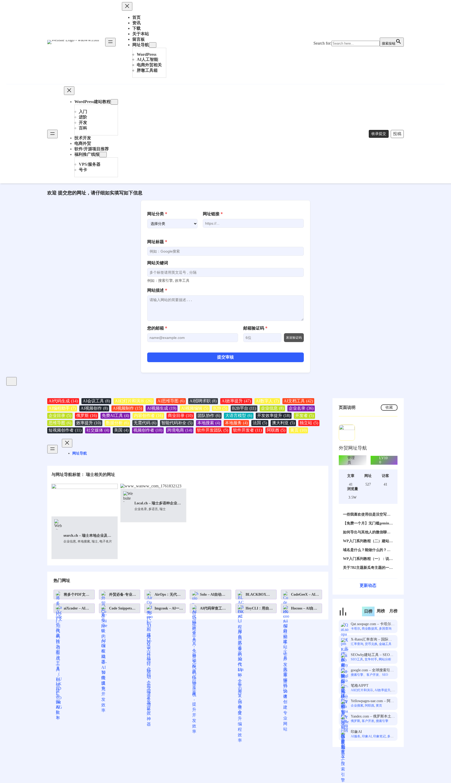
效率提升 (88, 423)
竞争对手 (371, 659)
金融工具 (385, 644)
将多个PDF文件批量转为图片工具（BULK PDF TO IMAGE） (76, 595)
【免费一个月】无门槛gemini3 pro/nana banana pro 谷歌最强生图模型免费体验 (367, 523)
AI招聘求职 (203, 401)
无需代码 (145, 423)
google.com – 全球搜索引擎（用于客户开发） (372, 670)
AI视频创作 (94, 408)
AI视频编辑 (194, 408)
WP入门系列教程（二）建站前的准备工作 (368, 541)
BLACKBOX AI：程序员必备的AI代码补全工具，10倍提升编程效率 (258, 595)
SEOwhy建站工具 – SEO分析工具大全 (372, 655)
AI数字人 (267, 401)
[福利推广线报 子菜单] (103, 154)
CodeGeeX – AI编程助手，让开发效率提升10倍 (305, 595)
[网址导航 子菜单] (152, 45)
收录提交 (378, 134)
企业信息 (272, 408)
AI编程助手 (62, 408)
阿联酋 (276, 430)
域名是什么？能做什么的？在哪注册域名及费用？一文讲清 (366, 550)
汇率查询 (357, 644)
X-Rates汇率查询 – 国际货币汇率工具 (371, 639)
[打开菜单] (110, 42)
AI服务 (355, 736)
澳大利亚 (283, 423)
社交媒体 (97, 430)
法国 (260, 423)
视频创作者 (147, 430)
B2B (220, 408)
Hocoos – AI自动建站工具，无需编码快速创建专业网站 (304, 608)
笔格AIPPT (360, 686)
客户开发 (368, 721)
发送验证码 (294, 337)
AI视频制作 (127, 408)
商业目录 (180, 415)
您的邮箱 (157, 328)
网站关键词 (157, 263)
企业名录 (301, 408)
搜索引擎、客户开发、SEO (369, 675)
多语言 (153, 509)
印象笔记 (379, 736)
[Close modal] (11, 381)
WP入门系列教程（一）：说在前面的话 (368, 559)
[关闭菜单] (127, 6)
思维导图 (60, 423)
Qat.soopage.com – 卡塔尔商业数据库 (373, 624)
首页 (136, 17)
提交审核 (225, 357)
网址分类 (157, 214)
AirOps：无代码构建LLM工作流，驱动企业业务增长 (168, 595)
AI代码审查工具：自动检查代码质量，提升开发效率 (212, 608)
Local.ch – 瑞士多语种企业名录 (157, 503)
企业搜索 (357, 705)
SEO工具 (357, 659)
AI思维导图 (171, 401)
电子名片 (105, 541)
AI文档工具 (298, 401)
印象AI (356, 732)
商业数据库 (369, 628)
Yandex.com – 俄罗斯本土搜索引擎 (373, 716)
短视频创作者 (65, 430)
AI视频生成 (161, 408)
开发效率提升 (273, 415)
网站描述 (157, 290)
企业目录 (60, 415)
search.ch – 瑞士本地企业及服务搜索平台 (87, 536)
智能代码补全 (176, 423)
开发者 (304, 415)
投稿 (397, 134)
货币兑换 (371, 644)
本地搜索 (208, 423)
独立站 (309, 423)
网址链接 (213, 214)
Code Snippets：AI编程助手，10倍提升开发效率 (122, 608)
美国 (121, 430)
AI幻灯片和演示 (133, 401)
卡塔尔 (355, 628)
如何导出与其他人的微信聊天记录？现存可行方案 (366, 532)
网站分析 (385, 659)
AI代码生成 (63, 401)
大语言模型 (238, 415)
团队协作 (209, 415)
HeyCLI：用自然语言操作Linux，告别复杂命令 (259, 608)
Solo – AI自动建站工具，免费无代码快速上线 (212, 595)
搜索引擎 (382, 721)
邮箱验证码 (255, 328)
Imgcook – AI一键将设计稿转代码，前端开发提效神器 (169, 608)
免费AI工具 (115, 415)
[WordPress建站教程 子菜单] (114, 102)
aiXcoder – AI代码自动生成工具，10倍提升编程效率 (76, 608)
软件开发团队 (212, 430)
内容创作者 (148, 415)
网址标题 (157, 241)
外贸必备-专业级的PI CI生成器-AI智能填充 (123, 595)
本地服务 (236, 423)
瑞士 (95, 541)
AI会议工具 (96, 401)
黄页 (298, 430)
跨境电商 (179, 430)
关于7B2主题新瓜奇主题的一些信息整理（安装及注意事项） (368, 568)
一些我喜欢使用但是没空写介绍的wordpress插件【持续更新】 (366, 514)
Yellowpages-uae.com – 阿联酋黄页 (372, 701)
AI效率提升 (236, 401)
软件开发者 (247, 430)
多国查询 (385, 628)
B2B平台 (244, 408)
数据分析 (117, 423)
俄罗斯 (86, 415)
